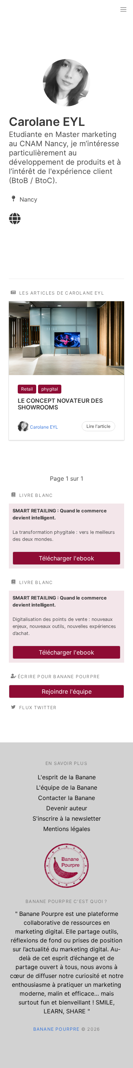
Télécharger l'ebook (66, 558)
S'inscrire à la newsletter (67, 818)
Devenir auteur (66, 808)
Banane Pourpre (56, 1029)
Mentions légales (66, 828)
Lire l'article (98, 426)
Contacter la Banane (66, 797)
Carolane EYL (44, 427)
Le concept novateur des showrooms (60, 404)
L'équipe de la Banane (66, 787)
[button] (123, 9)
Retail (27, 389)
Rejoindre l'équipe (67, 691)
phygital (49, 389)
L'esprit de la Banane (67, 777)
